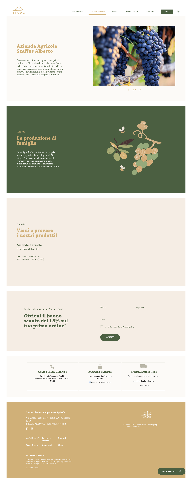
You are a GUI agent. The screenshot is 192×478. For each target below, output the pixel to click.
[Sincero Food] (19, 11)
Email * (103, 320)
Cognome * (141, 307)
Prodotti (115, 12)
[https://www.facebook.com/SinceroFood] (27, 429)
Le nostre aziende (97, 12)
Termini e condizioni (132, 427)
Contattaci (149, 12)
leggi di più (144, 385)
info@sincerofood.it (56, 423)
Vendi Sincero (132, 12)
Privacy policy (128, 327)
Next (140, 90)
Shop (167, 11)
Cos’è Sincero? (77, 12)
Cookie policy (152, 425)
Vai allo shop (169, 471)
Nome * (103, 307)
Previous (128, 90)
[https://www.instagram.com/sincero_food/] (32, 429)
